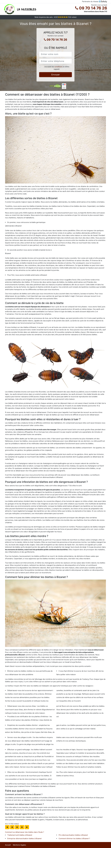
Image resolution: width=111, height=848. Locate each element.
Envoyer (55, 74)
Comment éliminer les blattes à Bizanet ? (74, 838)
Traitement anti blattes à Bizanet (19, 835)
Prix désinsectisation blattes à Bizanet (73, 835)
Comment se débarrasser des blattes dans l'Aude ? (24, 832)
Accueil (8, 845)
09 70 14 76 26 (92, 8)
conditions (58, 67)
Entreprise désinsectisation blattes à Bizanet (24, 838)
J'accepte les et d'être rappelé (56, 68)
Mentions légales (19, 845)
